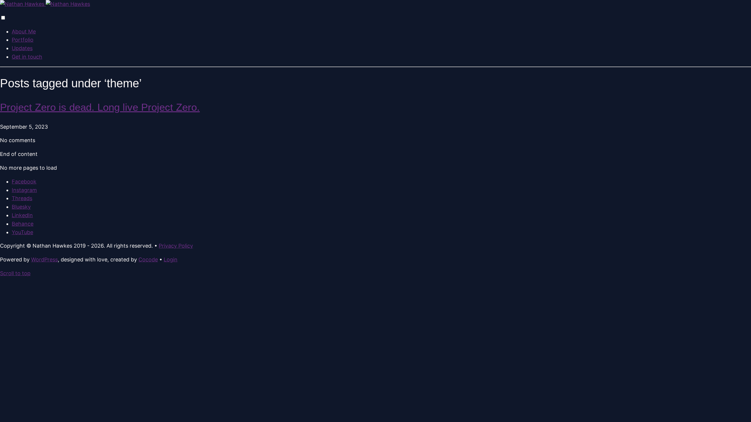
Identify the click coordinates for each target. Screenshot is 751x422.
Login (170, 259)
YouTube (22, 232)
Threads (22, 198)
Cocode (148, 259)
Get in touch (27, 57)
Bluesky (21, 207)
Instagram (24, 190)
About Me (24, 31)
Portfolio (22, 40)
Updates (22, 48)
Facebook (24, 181)
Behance (22, 224)
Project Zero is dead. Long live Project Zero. (100, 107)
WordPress (44, 259)
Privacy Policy (176, 246)
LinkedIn (22, 215)
